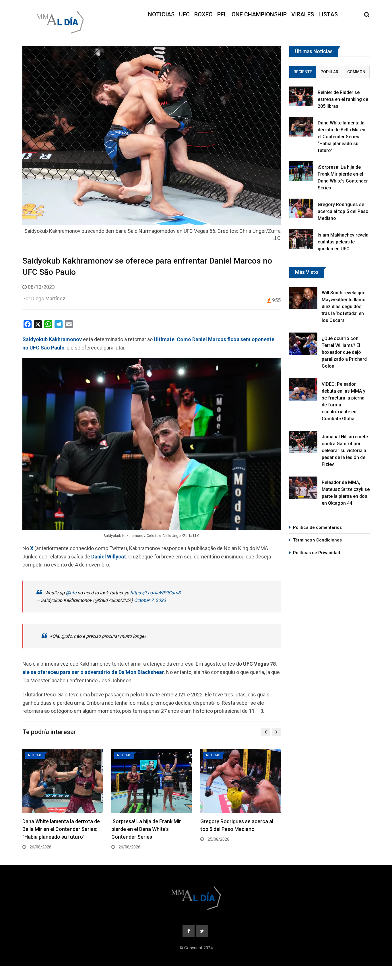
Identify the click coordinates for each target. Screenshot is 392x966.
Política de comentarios (317, 527)
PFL (222, 14)
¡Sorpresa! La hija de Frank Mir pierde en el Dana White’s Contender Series (146, 829)
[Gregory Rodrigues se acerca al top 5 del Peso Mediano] (301, 208)
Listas (328, 14)
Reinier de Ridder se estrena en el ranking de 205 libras (343, 99)
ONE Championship (259, 14)
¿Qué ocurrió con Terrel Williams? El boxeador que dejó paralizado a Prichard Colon (344, 352)
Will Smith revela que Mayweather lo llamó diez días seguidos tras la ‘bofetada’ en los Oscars (344, 306)
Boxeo (203, 14)
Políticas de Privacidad (316, 552)
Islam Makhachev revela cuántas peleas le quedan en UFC (343, 241)
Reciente (303, 72)
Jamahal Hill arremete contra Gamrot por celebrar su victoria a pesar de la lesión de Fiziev (345, 450)
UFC (184, 14)
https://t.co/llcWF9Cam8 (155, 593)
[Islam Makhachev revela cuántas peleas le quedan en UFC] (301, 238)
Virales (302, 14)
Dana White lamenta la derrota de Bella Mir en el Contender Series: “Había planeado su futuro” (61, 829)
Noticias (161, 14)
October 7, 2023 (150, 600)
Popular (329, 72)
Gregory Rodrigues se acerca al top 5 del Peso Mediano (343, 211)
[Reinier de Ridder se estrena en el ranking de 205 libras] (301, 96)
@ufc (71, 593)
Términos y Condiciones (317, 540)
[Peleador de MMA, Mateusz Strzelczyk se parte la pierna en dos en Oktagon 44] (303, 488)
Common (356, 72)
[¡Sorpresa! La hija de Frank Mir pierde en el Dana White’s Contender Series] (301, 170)
